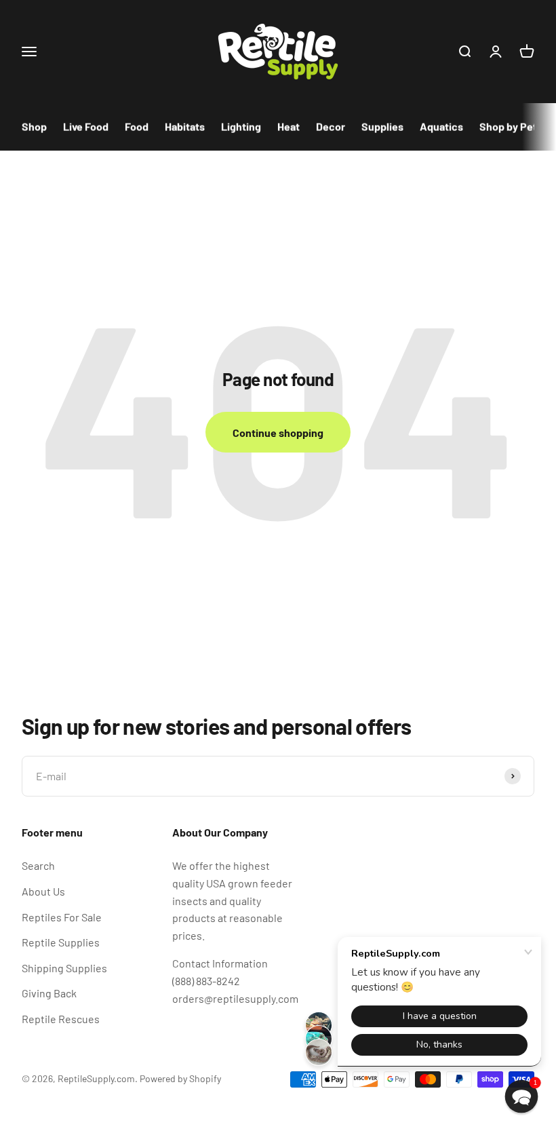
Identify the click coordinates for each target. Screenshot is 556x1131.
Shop (34, 126)
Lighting (241, 126)
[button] (521, 1096)
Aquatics (441, 126)
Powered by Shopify (180, 1078)
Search (38, 865)
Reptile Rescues (61, 1018)
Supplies (382, 126)
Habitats (185, 126)
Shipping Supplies (64, 967)
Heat (288, 126)
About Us (43, 891)
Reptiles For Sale (62, 916)
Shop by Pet (508, 126)
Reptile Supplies (61, 942)
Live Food (85, 126)
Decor (330, 126)
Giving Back (49, 992)
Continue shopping (278, 432)
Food (136, 126)
